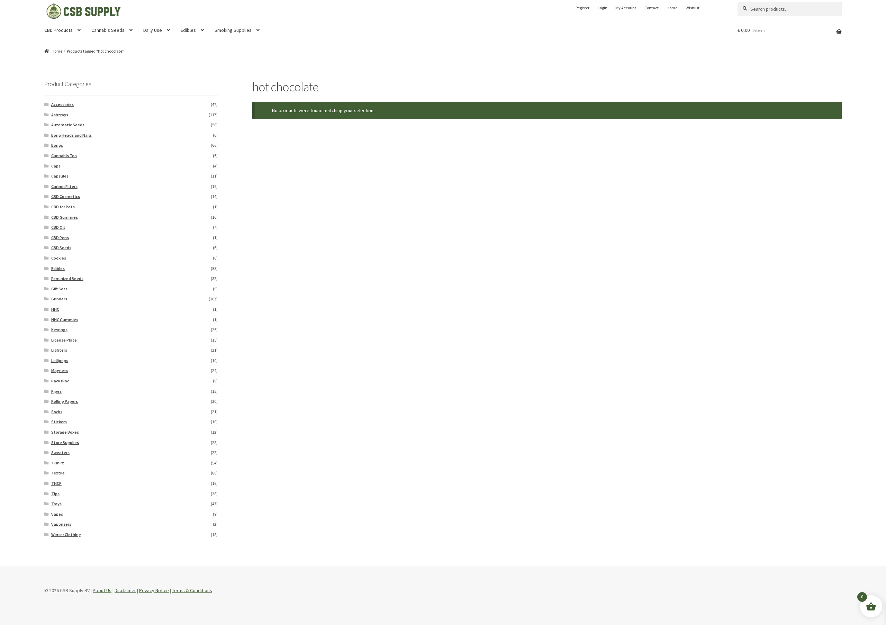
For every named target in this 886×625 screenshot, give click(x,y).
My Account (625, 7)
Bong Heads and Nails (71, 135)
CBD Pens (60, 237)
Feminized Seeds (67, 278)
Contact (651, 7)
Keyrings (59, 329)
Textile (58, 472)
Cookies (58, 258)
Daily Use (152, 30)
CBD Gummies (64, 217)
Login (602, 7)
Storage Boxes (65, 432)
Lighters (59, 350)
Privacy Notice (154, 590)
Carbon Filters (64, 186)
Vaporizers (61, 524)
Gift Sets (59, 288)
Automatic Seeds (67, 124)
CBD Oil (58, 227)
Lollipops (59, 360)
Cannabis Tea (64, 155)
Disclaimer (125, 590)
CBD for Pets (63, 206)
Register (582, 7)
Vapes (57, 514)
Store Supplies (65, 442)
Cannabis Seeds (108, 30)
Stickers (59, 421)
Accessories (62, 104)
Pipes (56, 391)
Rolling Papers (64, 401)
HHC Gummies (64, 319)
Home (672, 7)
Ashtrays (59, 114)
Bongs (57, 145)
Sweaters (60, 452)
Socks (56, 411)
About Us (102, 590)
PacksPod (60, 380)
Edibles (188, 30)
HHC (55, 309)
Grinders (59, 298)
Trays (56, 503)
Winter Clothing (66, 534)
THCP (56, 483)
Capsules (60, 176)
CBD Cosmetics (65, 196)
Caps (56, 166)
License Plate (64, 340)
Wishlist (692, 7)
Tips (55, 493)
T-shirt (57, 462)
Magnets (59, 370)
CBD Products (58, 30)
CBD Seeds (61, 247)
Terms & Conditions (192, 590)
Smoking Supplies (233, 30)
